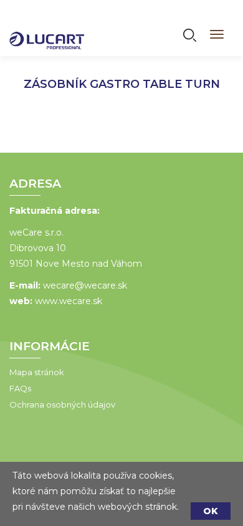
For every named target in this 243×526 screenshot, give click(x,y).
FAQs (20, 388)
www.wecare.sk (68, 301)
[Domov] (46, 32)
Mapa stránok (36, 372)
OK (210, 511)
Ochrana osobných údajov (62, 404)
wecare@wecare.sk (85, 285)
